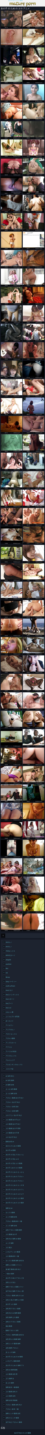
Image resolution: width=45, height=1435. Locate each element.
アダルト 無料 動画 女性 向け (14, 1335)
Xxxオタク (9, 990)
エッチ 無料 (10, 1243)
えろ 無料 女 (10, 1378)
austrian (8, 964)
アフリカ (9, 1047)
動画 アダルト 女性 (12, 1330)
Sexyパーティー (11, 981)
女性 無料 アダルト (12, 1348)
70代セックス (10, 951)
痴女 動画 (9, 1326)
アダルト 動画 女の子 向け (14, 1098)
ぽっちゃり (9, 1021)
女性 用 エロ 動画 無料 (13, 1339)
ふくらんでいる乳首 (12, 1016)
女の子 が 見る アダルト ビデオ (14, 1155)
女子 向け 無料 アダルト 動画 (14, 1291)
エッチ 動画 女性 (11, 1217)
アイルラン (9, 1025)
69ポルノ (9, 947)
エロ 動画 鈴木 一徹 (12, 1256)
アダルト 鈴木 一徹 (12, 1409)
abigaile (8, 960)
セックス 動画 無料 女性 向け (14, 1260)
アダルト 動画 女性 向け (14, 1405)
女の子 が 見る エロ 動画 (14, 1163)
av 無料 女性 (10, 1085)
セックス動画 (10, 1212)
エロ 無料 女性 (11, 1396)
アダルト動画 (10, 1038)
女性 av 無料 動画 (11, 1370)
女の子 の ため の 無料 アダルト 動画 (14, 1365)
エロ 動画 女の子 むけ (13, 1120)
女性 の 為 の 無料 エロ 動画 (14, 1300)
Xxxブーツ (9, 1003)
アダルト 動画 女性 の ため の (14, 1295)
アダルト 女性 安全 (12, 1107)
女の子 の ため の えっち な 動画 (14, 1172)
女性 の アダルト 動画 (13, 1322)
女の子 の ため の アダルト (14, 1176)
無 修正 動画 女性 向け (13, 1269)
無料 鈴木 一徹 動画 (12, 1387)
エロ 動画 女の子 (11, 1234)
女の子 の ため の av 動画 (14, 1357)
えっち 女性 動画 (11, 1089)
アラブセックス (11, 1056)
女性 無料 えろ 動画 (12, 1317)
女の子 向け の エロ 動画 (15, 0)
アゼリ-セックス (11, 1034)
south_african (10, 986)
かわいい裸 (9, 1012)
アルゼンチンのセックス (14, 1064)
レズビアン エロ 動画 (13, 1252)
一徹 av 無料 (10, 1274)
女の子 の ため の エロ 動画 (14, 1198)
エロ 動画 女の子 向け (13, 1124)
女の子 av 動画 (11, 1150)
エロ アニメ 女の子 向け (14, 1115)
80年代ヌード (10, 955)
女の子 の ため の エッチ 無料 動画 (14, 1185)
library (8, 977)
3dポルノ (9, 942)
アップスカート (11, 1043)
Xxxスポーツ (10, 999)
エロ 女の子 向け (11, 1137)
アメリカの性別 (11, 1051)
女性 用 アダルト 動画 (13, 1309)
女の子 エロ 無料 (11, 1304)
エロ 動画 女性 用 (11, 1374)
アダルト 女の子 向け (13, 1102)
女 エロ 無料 (10, 1383)
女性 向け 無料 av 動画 (13, 1239)
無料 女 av (9, 1208)
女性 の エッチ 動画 (12, 1418)
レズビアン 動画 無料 (13, 1361)
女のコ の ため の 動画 (13, 1146)
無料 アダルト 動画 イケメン (14, 1287)
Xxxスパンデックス (12, 995)
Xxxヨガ (8, 1008)
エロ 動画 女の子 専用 (13, 1128)
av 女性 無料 (10, 1080)
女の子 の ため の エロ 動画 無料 (14, 1203)
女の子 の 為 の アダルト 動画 (14, 1278)
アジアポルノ (10, 1030)
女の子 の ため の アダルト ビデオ (14, 1181)
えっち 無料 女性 (11, 1093)
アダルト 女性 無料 (12, 1111)
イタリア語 (9, 1069)
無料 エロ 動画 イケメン (14, 1265)
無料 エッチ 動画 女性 (13, 1413)
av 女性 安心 (10, 1076)
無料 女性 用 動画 (11, 1400)
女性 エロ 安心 (11, 1282)
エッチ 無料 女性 (11, 1226)
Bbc (7, 968)
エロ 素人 (9, 1247)
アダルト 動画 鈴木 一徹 (14, 1221)
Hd (7, 973)
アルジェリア (10, 1060)
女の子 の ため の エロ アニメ (14, 1190)
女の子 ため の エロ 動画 (14, 1168)
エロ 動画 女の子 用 (12, 1133)
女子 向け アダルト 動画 (14, 1422)
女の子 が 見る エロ (12, 1159)
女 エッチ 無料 (11, 1352)
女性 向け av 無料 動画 (13, 1313)
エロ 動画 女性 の (11, 1392)
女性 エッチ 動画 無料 (13, 1343)
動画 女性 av (10, 1141)
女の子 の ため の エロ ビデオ (14, 1194)
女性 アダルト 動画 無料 (14, 1230)
